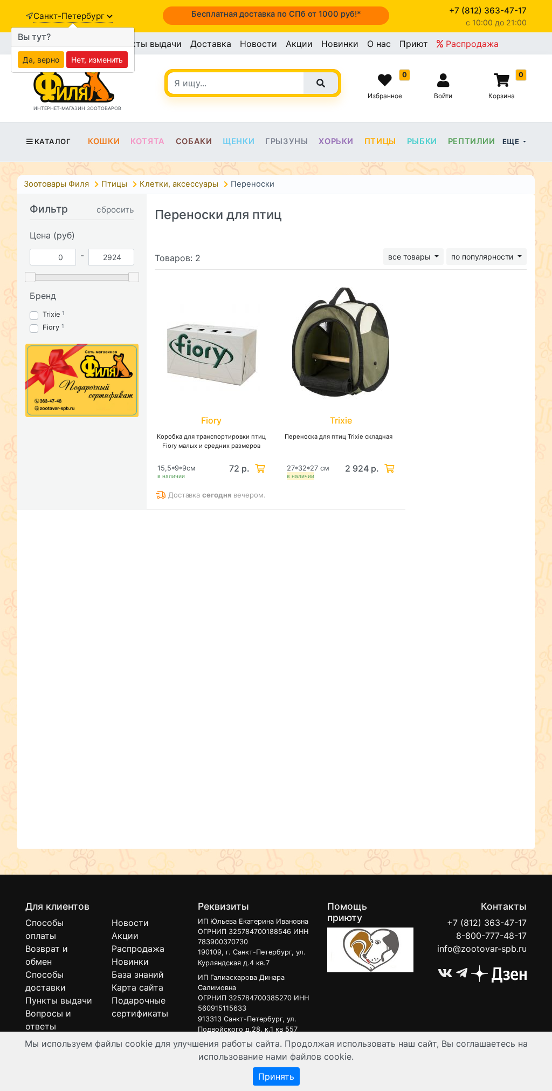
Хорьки (336, 141)
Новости (258, 43)
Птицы (380, 141)
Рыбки (422, 141)
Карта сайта (137, 987)
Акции (299, 43)
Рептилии (471, 141)
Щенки (238, 141)
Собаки (194, 141)
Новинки (339, 43)
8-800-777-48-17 (491, 935)
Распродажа (471, 43)
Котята (147, 141)
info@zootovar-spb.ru (482, 948)
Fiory (51, 327)
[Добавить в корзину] (258, 468)
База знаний (138, 974)
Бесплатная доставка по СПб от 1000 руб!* (276, 14)
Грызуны (286, 141)
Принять (276, 1076)
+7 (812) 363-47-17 (487, 922)
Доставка (210, 43)
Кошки (104, 141)
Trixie (51, 314)
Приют (413, 43)
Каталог (52, 141)
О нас (379, 43)
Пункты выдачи (148, 43)
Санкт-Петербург (70, 16)
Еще (511, 141)
